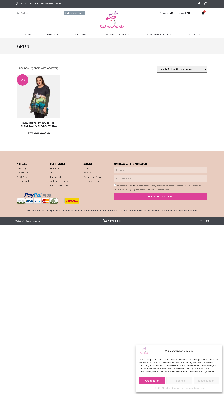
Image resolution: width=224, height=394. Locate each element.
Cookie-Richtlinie (162, 388)
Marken (51, 34)
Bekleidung (81, 34)
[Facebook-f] (199, 4)
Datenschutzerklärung (182, 388)
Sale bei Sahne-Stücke (156, 34)
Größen (192, 34)
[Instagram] (206, 4)
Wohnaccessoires (116, 34)
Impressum (199, 388)
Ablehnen (179, 380)
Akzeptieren (152, 380)
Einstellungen (206, 380)
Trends (27, 34)
